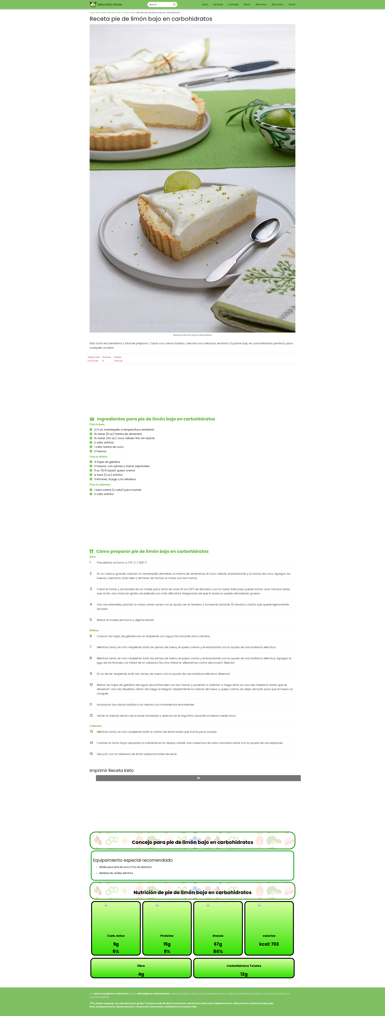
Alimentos (261, 4)
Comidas (233, 4)
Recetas (218, 4)
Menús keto (194, 1003)
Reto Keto (277, 4)
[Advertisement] (192, 391)
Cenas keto (141, 1006)
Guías (291, 4)
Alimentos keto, (224, 1003)
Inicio (205, 4)
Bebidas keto (172, 1006)
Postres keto (156, 1006)
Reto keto (208, 1003)
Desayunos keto (105, 1006)
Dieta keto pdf (259, 1003)
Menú (247, 4)
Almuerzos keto (125, 1006)
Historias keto (241, 1003)
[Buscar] (174, 4)
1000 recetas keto (176, 1003)
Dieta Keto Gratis (109, 4)
